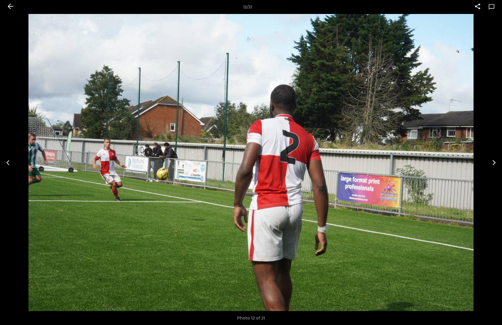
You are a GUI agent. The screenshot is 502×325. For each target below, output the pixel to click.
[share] (477, 7)
